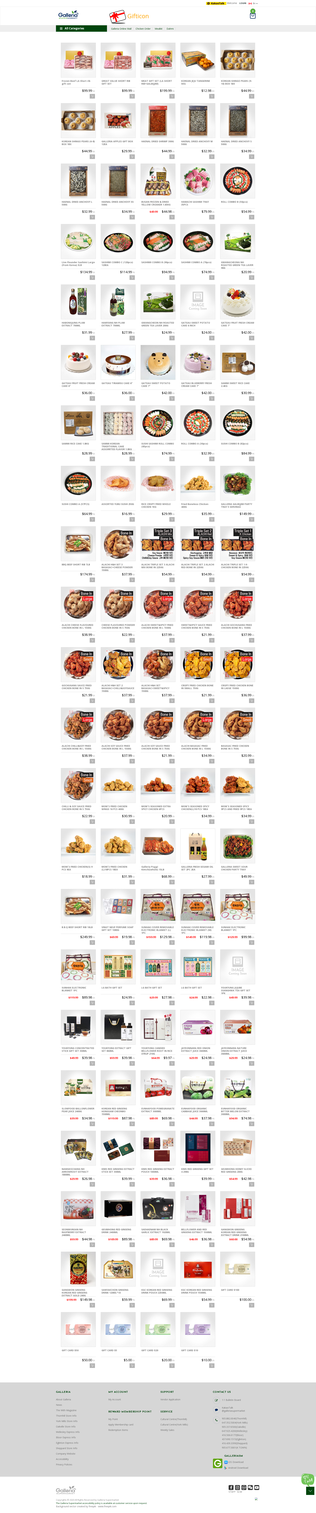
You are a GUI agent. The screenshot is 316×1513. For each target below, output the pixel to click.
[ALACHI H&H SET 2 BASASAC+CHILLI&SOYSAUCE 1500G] (118, 664)
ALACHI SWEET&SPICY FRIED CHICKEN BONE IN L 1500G (157, 626)
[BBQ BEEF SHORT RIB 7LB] (78, 543)
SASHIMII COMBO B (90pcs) (156, 262)
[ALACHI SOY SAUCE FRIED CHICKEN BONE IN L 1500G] (118, 725)
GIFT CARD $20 (149, 1350)
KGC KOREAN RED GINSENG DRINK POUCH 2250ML (156, 1291)
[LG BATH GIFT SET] (118, 967)
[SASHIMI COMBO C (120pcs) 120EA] (118, 241)
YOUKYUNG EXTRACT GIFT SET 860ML (116, 1049)
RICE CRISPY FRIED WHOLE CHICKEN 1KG (156, 505)
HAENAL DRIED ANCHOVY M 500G (197, 143)
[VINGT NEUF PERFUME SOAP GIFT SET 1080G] (118, 906)
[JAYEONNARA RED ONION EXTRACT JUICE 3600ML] (198, 1027)
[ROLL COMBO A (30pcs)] (198, 423)
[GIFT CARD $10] (198, 1329)
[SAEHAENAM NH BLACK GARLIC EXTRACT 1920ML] (158, 1208)
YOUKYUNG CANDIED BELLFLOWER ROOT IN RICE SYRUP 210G (156, 1051)
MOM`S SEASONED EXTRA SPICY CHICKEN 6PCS (156, 808)
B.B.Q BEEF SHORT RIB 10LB (77, 927)
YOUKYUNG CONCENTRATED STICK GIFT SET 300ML (78, 1049)
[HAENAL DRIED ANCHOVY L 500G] (78, 181)
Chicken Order (143, 28)
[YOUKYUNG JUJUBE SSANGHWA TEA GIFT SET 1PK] (237, 967)
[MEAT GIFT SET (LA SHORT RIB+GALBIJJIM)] (158, 60)
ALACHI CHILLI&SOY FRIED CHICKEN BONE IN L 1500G (76, 747)
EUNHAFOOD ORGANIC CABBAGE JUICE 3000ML (194, 1110)
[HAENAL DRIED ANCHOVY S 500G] (237, 120)
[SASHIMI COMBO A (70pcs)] (198, 241)
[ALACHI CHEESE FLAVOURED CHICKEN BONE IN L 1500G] (78, 604)
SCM (239, 1491)
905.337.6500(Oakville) (234, 1426)
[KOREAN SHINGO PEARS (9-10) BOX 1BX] (237, 60)
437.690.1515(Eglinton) (234, 1439)
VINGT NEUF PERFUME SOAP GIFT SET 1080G (117, 929)
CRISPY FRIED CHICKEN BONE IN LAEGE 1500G (237, 687)
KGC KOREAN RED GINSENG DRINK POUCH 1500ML (196, 1291)
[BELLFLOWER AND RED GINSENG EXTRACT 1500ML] (198, 1208)
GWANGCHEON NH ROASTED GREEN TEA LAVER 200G (157, 324)
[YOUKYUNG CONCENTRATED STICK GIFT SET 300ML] (78, 1027)
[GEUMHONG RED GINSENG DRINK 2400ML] (118, 1208)
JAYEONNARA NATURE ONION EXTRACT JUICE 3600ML (234, 1051)
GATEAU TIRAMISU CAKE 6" (117, 383)
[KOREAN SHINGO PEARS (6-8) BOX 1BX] (78, 120)
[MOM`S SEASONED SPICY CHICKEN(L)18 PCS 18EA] (198, 785)
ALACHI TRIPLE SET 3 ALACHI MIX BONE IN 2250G (157, 566)
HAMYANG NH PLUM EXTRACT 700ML (113, 324)
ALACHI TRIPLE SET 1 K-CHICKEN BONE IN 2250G (235, 566)
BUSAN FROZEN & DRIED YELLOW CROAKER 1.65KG (156, 203)
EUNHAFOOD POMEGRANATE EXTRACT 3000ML (157, 1110)
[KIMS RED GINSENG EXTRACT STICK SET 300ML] (118, 1148)
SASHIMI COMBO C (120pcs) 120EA (117, 264)
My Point (113, 1419)
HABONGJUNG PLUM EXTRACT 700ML (73, 324)
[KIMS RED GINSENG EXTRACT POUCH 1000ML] (158, 1148)
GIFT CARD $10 (189, 1350)
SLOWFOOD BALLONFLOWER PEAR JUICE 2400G (78, 1110)
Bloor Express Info (66, 1437)
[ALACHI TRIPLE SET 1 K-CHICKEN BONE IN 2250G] (237, 543)
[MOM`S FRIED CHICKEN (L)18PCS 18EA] (118, 846)
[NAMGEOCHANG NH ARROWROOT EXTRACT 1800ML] (78, 1148)
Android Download (238, 1467)
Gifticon (137, 16)
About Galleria (63, 1399)
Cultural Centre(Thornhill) (173, 1419)
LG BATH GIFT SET (112, 987)
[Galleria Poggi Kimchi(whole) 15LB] (158, 846)
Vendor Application (170, 1399)
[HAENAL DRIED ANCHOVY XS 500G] (118, 181)
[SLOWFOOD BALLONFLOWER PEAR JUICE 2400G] (78, 1087)
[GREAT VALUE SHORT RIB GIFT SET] (118, 60)
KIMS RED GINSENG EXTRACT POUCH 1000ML (157, 1170)
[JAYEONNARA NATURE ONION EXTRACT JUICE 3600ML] (237, 1027)
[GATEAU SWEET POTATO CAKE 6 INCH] (198, 302)
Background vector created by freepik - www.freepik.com (86, 1506)
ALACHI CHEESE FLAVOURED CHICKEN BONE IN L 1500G (77, 626)
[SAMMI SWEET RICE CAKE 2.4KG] (237, 362)
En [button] (254, 3)
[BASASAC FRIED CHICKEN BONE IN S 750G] (237, 725)
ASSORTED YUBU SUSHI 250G (118, 504)
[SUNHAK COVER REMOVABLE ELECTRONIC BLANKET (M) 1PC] (198, 906)
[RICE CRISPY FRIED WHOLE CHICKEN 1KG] (158, 483)
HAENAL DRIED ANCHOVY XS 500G (118, 203)
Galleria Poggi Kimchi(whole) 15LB (152, 868)
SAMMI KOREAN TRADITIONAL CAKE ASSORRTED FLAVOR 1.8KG (117, 446)
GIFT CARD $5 (109, 1350)
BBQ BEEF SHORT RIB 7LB (76, 564)
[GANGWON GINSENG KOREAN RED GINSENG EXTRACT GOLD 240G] (78, 1269)
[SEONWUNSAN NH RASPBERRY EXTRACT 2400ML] (78, 1208)
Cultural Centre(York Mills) (174, 1424)
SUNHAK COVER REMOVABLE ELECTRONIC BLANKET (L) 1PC (157, 930)
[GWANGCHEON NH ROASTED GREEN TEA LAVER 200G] (158, 302)
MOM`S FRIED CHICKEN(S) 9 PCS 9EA (77, 868)
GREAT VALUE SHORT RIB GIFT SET (116, 82)
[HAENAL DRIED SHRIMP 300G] (158, 120)
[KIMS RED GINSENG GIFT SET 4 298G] (198, 1148)
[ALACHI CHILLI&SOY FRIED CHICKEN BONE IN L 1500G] (78, 725)
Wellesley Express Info (68, 1431)
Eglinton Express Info (67, 1442)
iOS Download (236, 1462)
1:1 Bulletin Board (231, 1399)
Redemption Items (118, 1430)
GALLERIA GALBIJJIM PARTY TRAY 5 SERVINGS (236, 505)
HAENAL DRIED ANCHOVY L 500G (77, 203)
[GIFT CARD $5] (118, 1329)
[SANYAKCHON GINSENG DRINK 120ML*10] (118, 1269)
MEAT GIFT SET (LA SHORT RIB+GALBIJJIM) (156, 82)
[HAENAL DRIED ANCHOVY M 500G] (198, 120)
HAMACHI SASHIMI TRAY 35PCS (195, 203)
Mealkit (158, 28)
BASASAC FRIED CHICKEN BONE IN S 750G (235, 747)
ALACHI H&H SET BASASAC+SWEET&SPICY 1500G (155, 688)
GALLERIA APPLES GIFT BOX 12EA (117, 143)
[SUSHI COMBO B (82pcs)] (237, 423)
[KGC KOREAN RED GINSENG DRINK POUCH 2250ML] (158, 1269)
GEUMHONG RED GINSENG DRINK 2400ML (116, 1231)
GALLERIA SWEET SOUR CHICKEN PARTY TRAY (234, 868)
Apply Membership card (120, 1424)
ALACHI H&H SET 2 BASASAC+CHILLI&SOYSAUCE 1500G (118, 688)
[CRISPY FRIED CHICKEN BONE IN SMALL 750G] (198, 664)
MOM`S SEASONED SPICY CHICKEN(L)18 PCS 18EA (195, 808)
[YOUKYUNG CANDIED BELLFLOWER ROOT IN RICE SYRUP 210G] (158, 1027)
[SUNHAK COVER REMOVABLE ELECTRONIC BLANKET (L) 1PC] (158, 906)
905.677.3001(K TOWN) (234, 1447)
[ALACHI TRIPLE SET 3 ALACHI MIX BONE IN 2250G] (158, 543)
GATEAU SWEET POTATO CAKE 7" (155, 384)
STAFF (232, 1491)
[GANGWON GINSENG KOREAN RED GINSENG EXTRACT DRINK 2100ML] (237, 1208)
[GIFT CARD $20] (158, 1329)
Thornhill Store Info (66, 1415)
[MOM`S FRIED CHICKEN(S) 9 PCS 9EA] (78, 846)
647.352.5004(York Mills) (235, 1422)
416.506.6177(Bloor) (232, 1435)
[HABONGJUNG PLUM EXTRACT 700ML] (78, 302)
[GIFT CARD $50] (78, 1329)
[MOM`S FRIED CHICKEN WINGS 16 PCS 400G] (118, 785)
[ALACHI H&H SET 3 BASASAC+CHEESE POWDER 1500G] (118, 543)
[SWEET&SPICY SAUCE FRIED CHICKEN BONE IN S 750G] (198, 604)
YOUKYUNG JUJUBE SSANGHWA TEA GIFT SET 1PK (235, 990)
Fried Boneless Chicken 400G (194, 505)
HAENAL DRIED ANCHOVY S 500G (236, 143)
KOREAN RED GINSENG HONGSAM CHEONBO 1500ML (114, 1111)
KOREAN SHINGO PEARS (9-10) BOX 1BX (236, 82)
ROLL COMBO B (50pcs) (234, 201)
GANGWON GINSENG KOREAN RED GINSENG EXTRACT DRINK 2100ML (235, 1232)
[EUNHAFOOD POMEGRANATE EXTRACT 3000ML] (158, 1087)
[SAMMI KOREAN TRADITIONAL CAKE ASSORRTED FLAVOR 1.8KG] (118, 423)
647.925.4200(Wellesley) (234, 1431)
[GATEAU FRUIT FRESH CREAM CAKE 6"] (78, 362)
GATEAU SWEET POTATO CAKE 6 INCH (195, 324)
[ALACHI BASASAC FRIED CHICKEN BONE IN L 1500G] (198, 725)
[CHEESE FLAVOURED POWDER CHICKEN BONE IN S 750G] (118, 604)
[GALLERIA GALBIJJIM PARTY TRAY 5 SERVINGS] (237, 483)
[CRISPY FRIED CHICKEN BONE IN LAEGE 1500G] (237, 664)
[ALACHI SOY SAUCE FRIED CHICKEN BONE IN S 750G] (158, 725)
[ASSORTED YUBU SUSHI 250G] (118, 483)
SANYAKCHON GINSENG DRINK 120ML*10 (115, 1291)
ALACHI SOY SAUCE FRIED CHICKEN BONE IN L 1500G (116, 747)
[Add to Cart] (92, 96)
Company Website (65, 1453)
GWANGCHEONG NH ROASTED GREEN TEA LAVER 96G (237, 265)
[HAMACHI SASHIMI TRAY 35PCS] (198, 181)
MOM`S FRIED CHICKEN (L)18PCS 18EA (114, 868)
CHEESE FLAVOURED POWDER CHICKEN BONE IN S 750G (118, 626)
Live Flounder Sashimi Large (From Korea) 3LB (78, 264)
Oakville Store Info (66, 1426)
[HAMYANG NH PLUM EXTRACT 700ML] (118, 302)
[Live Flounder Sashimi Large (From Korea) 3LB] (78, 241)
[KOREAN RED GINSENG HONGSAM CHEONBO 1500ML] (118, 1087)
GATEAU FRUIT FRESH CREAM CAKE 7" (237, 324)
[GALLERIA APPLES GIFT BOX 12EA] (118, 120)
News (59, 1404)
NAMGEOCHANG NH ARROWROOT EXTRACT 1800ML (75, 1171)
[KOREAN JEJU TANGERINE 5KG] (198, 60)
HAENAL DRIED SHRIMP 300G (157, 141)
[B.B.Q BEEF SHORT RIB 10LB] (78, 906)
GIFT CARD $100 (230, 1289)
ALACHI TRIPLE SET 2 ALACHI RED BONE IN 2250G (197, 566)
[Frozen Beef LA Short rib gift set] (78, 60)
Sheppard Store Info (66, 1448)
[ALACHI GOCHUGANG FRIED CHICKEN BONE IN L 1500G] (237, 604)
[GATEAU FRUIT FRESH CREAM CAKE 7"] (237, 302)
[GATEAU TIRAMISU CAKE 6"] (118, 362)
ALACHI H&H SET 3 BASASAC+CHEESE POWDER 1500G (117, 567)
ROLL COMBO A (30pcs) (194, 443)
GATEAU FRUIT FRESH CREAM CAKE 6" (78, 384)
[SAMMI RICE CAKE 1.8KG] (78, 423)
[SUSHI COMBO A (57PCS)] (78, 483)
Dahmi (170, 28)
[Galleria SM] (68, 14)
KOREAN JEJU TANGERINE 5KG (195, 82)
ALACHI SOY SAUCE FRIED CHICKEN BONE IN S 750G (155, 747)
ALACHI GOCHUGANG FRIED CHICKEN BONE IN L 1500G (236, 626)
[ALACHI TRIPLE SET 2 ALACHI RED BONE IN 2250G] (198, 543)
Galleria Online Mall (121, 28)
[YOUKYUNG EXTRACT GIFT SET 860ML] (118, 1027)
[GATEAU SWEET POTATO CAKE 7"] (158, 362)
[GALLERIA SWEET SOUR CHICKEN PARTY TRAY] (237, 846)
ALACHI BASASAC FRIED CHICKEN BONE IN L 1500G (196, 747)
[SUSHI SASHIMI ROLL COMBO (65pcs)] (158, 423)
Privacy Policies (64, 1464)
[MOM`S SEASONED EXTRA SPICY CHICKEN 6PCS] (158, 785)
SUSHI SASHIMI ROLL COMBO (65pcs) (157, 445)
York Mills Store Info (67, 1421)
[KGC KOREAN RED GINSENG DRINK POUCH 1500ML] (198, 1269)
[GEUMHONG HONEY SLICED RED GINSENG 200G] (237, 1148)
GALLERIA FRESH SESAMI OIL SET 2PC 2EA (197, 868)
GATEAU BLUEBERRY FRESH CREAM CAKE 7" (196, 384)
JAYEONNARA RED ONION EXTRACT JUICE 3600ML (195, 1049)
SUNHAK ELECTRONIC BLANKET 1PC (233, 929)
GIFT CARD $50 (70, 1350)
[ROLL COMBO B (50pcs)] (237, 181)
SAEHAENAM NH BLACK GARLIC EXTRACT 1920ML (155, 1231)
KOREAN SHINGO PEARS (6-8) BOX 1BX (78, 143)
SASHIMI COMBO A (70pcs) (196, 262)
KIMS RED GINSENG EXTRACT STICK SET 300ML (118, 1170)
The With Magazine (66, 1410)
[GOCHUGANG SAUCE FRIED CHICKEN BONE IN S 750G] (78, 664)
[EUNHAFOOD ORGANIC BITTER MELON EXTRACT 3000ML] (237, 1087)
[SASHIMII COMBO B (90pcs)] (158, 241)
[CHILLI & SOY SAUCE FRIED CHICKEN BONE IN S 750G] (78, 785)
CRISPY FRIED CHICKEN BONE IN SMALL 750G (197, 687)
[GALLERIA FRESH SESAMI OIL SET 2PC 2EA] (198, 846)
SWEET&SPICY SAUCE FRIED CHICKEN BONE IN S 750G (196, 626)
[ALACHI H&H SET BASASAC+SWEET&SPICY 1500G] (158, 664)
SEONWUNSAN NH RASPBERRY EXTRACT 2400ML (74, 1232)
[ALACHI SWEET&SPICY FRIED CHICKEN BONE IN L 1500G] (158, 604)
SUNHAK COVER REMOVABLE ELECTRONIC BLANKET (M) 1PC (197, 930)
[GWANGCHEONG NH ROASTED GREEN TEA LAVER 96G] (237, 241)
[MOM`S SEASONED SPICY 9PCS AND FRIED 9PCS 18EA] (237, 785)
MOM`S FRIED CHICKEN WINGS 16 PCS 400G (114, 808)
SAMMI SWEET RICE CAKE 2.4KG (235, 384)
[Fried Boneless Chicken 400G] (198, 483)
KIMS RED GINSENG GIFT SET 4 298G (197, 1170)
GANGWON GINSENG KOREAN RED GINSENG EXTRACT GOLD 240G (74, 1292)
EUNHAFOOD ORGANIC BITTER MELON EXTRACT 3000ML (235, 1111)
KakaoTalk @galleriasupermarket (233, 1409)
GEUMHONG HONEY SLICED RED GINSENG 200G (236, 1170)
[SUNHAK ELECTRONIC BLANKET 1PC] (237, 906)
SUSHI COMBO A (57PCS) (75, 504)
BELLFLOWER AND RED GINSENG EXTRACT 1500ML (196, 1231)
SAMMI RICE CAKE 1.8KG (75, 443)
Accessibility (62, 1459)
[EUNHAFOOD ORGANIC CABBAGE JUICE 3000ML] (198, 1087)
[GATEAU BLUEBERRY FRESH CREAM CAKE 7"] (198, 362)
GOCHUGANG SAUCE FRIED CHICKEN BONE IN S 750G (77, 687)
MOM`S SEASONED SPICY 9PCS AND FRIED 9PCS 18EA (236, 808)
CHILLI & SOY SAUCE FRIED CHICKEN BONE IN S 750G (76, 808)
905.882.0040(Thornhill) (234, 1418)
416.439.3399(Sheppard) (235, 1443)
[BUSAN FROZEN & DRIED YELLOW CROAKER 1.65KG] (158, 181)
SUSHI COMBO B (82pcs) (234, 443)
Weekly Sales (167, 1430)
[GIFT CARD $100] (237, 1269)
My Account (114, 1399)
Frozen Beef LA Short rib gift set (76, 82)
